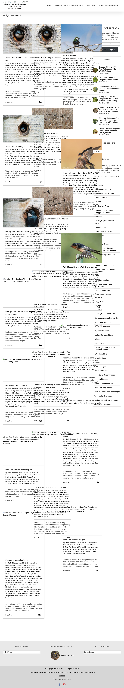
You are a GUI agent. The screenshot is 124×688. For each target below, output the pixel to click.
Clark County (79, 277)
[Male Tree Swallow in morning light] (23, 451)
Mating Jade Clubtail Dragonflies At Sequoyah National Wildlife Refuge (108, 99)
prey (96, 452)
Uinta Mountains (43, 76)
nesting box (29, 76)
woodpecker (93, 463)
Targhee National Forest (90, 279)
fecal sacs (78, 448)
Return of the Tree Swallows (16, 386)
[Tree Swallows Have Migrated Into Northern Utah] (23, 38)
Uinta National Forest (19, 72)
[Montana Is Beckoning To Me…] (23, 534)
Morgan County (77, 279)
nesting (22, 76)
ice (45, 67)
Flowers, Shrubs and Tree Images (107, 392)
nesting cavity (38, 69)
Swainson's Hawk (34, 593)
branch (88, 72)
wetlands (79, 91)
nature (42, 507)
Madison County (34, 572)
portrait (7, 80)
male (82, 76)
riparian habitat (72, 82)
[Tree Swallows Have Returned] (52, 118)
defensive (52, 397)
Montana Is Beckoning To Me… (17, 560)
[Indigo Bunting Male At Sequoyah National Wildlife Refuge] (95, 88)
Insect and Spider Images (105, 375)
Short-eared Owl (10, 593)
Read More (8, 102)
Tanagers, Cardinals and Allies (106, 318)
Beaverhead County (11, 65)
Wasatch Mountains (69, 69)
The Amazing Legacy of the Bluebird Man (50, 487)
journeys (78, 189)
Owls (97, 276)
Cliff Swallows (89, 63)
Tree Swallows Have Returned (46, 133)
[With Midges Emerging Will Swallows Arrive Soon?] (81, 248)
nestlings (92, 450)
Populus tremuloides (32, 241)
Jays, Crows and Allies (103, 231)
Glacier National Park (34, 569)
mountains (66, 78)
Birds (20, 65)
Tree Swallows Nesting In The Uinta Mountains (23, 147)
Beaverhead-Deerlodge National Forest (17, 567)
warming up (90, 89)
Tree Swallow (29, 83)
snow (47, 71)
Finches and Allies (102, 206)
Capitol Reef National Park (60, 492)
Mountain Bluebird (15, 591)
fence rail (50, 505)
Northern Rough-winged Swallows (79, 65)
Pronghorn (28, 574)
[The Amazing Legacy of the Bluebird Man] (52, 457)
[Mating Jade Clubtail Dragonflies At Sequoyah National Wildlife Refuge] (95, 98)
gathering (63, 229)
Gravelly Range (10, 572)
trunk (36, 76)
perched (22, 78)
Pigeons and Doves (102, 291)
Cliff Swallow (73, 74)
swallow (16, 162)
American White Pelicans (13, 565)
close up (18, 74)
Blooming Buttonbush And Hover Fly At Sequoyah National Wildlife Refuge (109, 120)
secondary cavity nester (23, 243)
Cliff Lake (38, 567)
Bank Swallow (71, 72)
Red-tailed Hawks (31, 576)
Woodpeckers (100, 358)
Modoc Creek (48, 140)
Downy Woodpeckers (62, 494)
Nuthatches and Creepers (105, 265)
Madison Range (31, 589)
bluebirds (57, 501)
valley (75, 553)
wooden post (52, 320)
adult (44, 65)
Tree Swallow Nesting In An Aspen (47, 58)
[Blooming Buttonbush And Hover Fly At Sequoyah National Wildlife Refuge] (95, 120)
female (24, 74)
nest (11, 76)
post (20, 481)
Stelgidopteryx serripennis (76, 85)
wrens (78, 465)
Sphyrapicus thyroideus (85, 458)
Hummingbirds (100, 227)
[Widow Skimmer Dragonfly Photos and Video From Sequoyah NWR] (95, 130)
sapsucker (92, 454)
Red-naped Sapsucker (81, 454)
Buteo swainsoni (19, 585)
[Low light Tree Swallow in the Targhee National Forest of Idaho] (23, 292)
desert (84, 74)
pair (79, 452)
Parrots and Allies (102, 280)
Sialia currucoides (22, 593)
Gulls (97, 217)
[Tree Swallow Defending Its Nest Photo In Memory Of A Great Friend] (52, 366)
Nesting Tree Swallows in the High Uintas (21, 232)
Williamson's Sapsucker (75, 463)
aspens (12, 74)
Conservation (50, 494)
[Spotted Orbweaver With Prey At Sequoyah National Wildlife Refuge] (95, 69)
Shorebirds (99, 301)
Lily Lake (53, 67)
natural (7, 76)
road (79, 82)
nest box (16, 76)
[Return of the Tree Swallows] (23, 370)
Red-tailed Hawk (34, 591)
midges (89, 283)
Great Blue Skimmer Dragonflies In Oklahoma (108, 79)
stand (61, 231)
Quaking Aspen (15, 80)
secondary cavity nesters (80, 456)
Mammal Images (101, 379)
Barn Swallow (81, 72)
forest (28, 74)
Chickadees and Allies (103, 189)
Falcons (98, 202)
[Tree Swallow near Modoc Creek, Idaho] (81, 339)
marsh (86, 76)
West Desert (81, 69)
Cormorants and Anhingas (105, 193)
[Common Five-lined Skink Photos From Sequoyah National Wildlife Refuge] (95, 109)
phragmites (83, 80)
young (85, 91)
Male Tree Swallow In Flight (74, 540)
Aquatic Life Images (102, 371)
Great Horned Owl (29, 587)
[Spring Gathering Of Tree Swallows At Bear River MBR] (52, 201)
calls (35, 321)
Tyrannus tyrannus (33, 596)
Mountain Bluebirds (47, 497)
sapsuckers (9, 162)
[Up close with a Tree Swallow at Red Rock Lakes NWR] (52, 285)
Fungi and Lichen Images (103, 396)
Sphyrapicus (92, 456)
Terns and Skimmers (103, 322)
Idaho (16, 319)
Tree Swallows (26, 70)
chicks (31, 156)
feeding (36, 156)
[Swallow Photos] (81, 38)
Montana (13, 67)
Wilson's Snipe (10, 598)
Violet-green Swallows (89, 67)
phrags (90, 80)
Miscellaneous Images (102, 404)
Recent (107, 59)
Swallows (98, 310)
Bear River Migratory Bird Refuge (84, 275)
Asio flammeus (17, 582)
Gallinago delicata (16, 587)
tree (55, 73)
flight (57, 397)
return (12, 404)
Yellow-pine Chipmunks (18, 580)
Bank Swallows (68, 181)
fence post (58, 316)
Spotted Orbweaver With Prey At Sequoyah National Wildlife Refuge (109, 69)
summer (87, 85)
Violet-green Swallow (79, 89)
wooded (86, 463)
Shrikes (98, 305)
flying (61, 397)
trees (28, 165)
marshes (90, 189)
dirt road (89, 74)
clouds (36, 67)
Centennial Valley (28, 65)
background (24, 479)
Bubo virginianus (28, 582)
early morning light (84, 187)
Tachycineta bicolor (18, 83)
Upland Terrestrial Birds (104, 335)
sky (44, 71)
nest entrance (34, 158)
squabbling (55, 231)
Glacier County (22, 569)
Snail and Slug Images (103, 387)
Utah (28, 72)
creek (79, 74)
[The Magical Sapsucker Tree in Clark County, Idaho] (81, 414)
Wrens (97, 362)
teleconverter (9, 165)
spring (23, 80)
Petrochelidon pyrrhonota (71, 80)
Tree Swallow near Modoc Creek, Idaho (78, 358)
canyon (65, 74)
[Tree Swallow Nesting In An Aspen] (52, 38)
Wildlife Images (100, 367)
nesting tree (58, 69)
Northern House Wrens (84, 441)
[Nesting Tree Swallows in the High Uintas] (23, 212)
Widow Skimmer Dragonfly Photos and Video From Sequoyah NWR (109, 131)
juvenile (56, 505)
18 (99, 570)
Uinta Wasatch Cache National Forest (28, 154)
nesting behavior (10, 241)
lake (48, 67)
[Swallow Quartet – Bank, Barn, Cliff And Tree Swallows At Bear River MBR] (81, 154)
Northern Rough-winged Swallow (81, 78)
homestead (8, 589)
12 (41, 500)
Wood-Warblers (101, 354)
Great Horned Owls (22, 572)
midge (84, 283)
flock (57, 229)
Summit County (16, 70)
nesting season (14, 78)
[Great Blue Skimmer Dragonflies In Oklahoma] (95, 78)
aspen (7, 74)
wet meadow (81, 553)
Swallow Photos (69, 56)
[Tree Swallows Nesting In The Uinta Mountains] (23, 128)
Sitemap (62, 676)
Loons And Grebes (102, 244)
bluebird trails (49, 501)
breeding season (23, 156)
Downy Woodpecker (55, 503)
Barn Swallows (75, 61)
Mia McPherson (13, 63)
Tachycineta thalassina (90, 87)
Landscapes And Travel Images (106, 400)
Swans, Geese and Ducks (105, 314)
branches (96, 445)
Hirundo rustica (68, 76)
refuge (7, 404)
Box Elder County (78, 63)
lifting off (84, 189)
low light (7, 323)
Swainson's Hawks (19, 578)
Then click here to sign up (105, 50)
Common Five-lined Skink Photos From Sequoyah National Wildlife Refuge (109, 109)
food (88, 448)
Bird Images (98, 185)
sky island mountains (91, 82)
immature (77, 76)
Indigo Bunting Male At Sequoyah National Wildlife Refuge (109, 88)
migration (58, 147)
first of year (15, 399)
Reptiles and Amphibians (104, 383)
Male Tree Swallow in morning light (18, 470)
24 (41, 615)
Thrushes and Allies (102, 326)
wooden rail (50, 514)
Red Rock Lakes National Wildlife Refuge (47, 314)
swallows (8, 83)
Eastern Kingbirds (11, 569)
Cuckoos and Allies (102, 198)
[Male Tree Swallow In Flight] (81, 521)
